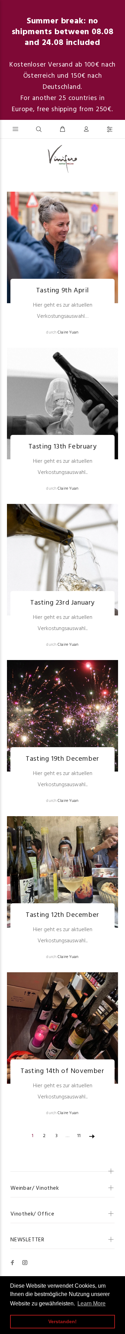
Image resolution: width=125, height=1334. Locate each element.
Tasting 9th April (62, 290)
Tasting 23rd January (62, 603)
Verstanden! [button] (62, 1321)
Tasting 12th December (62, 915)
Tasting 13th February (62, 447)
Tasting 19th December (62, 759)
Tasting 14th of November (62, 1071)
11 (79, 1136)
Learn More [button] (91, 1303)
